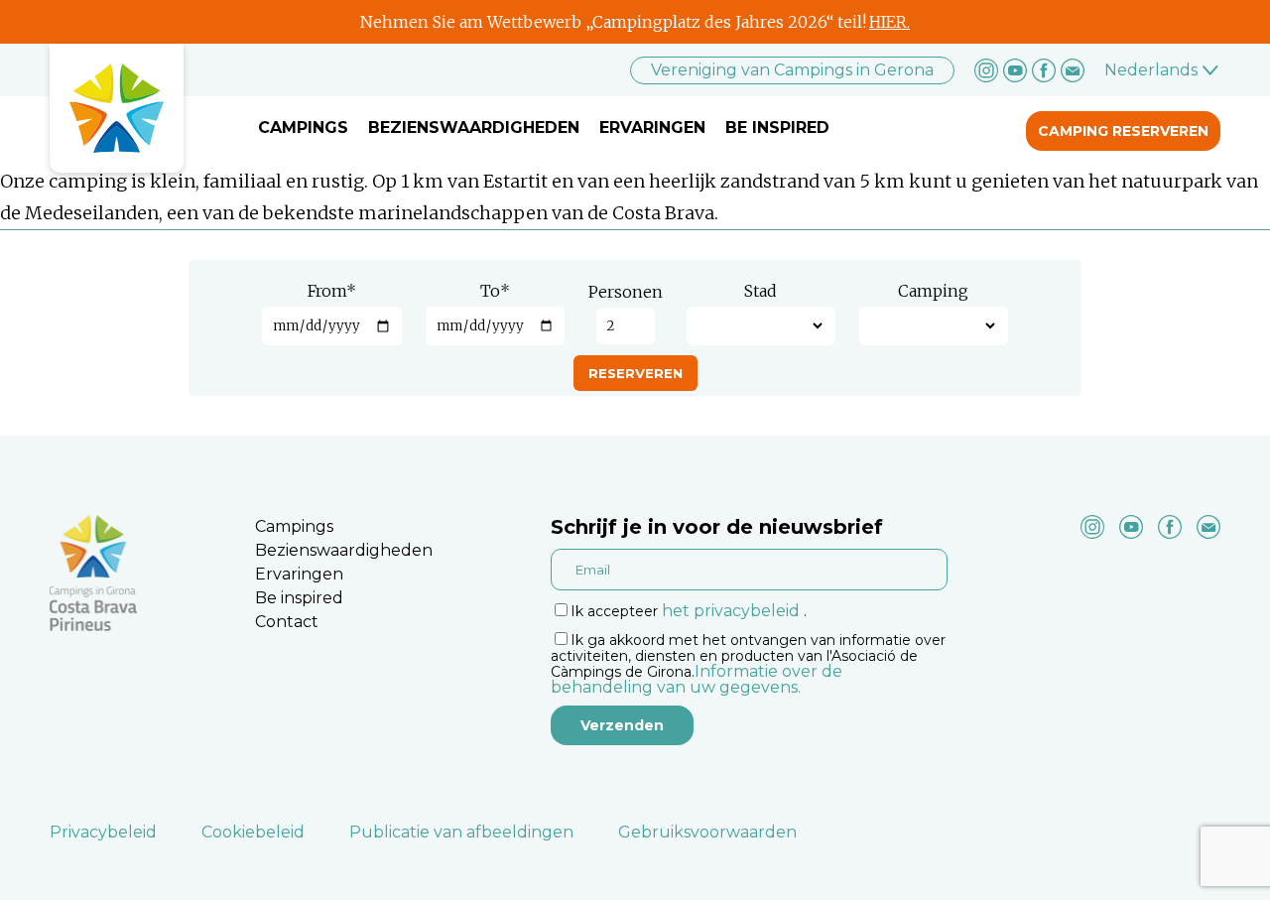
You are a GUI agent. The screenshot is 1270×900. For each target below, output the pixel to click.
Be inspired (777, 127)
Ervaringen (652, 127)
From (332, 291)
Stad (760, 291)
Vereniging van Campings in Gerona (792, 70)
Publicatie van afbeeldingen (461, 832)
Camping (933, 291)
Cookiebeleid (253, 832)
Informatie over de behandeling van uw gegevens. (696, 679)
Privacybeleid (103, 832)
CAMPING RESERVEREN (1123, 131)
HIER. (889, 22)
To (495, 291)
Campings (303, 127)
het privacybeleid (731, 610)
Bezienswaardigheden (473, 127)
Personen (625, 292)
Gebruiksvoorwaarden (707, 832)
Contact (286, 621)
